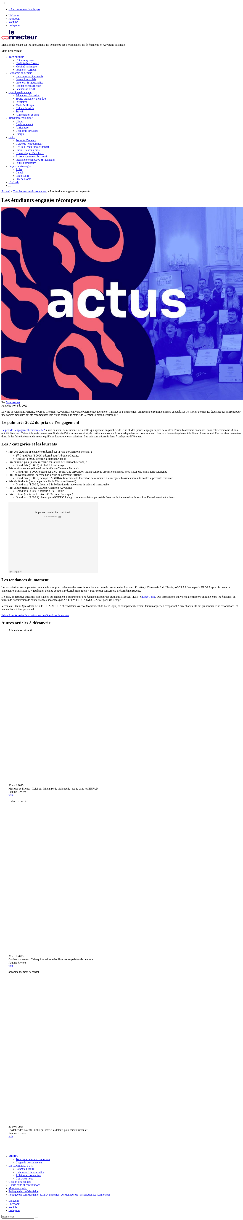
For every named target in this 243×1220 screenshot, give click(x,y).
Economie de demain (20, 72)
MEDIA (13, 1156)
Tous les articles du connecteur (30, 191)
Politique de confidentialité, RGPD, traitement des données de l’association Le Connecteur (59, 1194)
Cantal (19, 172)
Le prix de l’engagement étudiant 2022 (23, 430)
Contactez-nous (24, 1178)
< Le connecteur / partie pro (24, 9)
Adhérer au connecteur (28, 1175)
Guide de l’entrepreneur (29, 143)
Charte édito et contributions (24, 1184)
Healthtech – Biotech (27, 63)
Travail (19, 111)
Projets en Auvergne (20, 166)
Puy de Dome (23, 178)
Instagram (14, 25)
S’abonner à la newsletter (30, 1172)
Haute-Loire (22, 175)
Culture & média (25, 108)
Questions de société (20, 92)
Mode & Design (25, 105)
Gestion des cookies (20, 1181)
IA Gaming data (25, 60)
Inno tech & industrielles (29, 82)
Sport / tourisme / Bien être (31, 98)
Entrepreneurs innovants (29, 76)
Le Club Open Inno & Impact (32, 146)
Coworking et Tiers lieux (30, 153)
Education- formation (27, 95)
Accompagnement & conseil (31, 156)
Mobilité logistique (26, 66)
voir (11, 794)
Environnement (24, 124)
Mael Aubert (13, 402)
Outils (12, 137)
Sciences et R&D (25, 88)
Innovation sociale (26, 79)
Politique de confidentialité (23, 1191)
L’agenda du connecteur (29, 1162)
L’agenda (14, 182)
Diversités (21, 101)
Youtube (13, 21)
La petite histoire (25, 1168)
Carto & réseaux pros (27, 150)
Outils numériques (26, 162)
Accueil (5, 191)
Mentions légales (18, 1188)
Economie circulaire (27, 130)
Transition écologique (21, 117)
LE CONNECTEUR (21, 1165)
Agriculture (22, 127)
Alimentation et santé (27, 114)
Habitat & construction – (29, 85)
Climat (19, 121)
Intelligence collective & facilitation (35, 159)
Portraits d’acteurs (26, 140)
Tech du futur (16, 56)
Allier (19, 169)
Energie (20, 133)
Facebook (14, 18)
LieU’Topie (148, 596)
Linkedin (14, 15)
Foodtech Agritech (26, 69)
